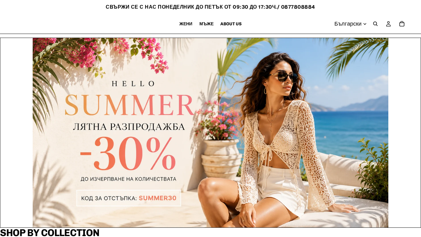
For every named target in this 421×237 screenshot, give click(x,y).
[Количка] (402, 24)
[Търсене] (375, 24)
